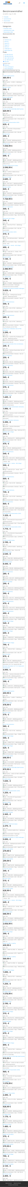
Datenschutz (17, 1183)
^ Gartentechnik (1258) (8, 30)
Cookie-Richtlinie (13, 1185)
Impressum (8, 1183)
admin (6, 14)
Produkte (6, 17)
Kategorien (7, 26)
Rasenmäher (7, 20)
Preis (5, 52)
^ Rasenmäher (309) (8, 32)
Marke (5, 37)
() (8, 75)
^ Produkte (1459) (7, 28)
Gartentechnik (7, 19)
